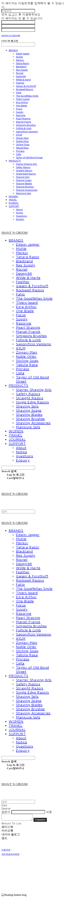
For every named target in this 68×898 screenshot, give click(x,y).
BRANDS (13, 50)
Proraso (20, 151)
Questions (21, 216)
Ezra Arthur (22, 102)
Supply (19, 112)
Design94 (21, 76)
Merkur (20, 60)
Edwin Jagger (23, 53)
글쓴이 (5, 811)
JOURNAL (14, 203)
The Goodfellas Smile (27, 95)
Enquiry (20, 219)
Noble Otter (22, 141)
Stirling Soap (22, 144)
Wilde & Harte (23, 79)
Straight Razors (24, 170)
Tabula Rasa (22, 147)
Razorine (20, 115)
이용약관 (5, 850)
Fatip (18, 92)
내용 (49, 811)
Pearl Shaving (23, 118)
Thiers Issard (23, 99)
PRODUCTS (15, 160)
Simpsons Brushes (26, 125)
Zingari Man (22, 138)
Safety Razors (23, 167)
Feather (20, 82)
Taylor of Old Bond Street (29, 157)
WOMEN (13, 196)
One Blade (21, 105)
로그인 (12, 14)
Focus (19, 108)
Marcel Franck (23, 121)
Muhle (19, 56)
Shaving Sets (23, 177)
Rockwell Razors (24, 89)
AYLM (19, 134)
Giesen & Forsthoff (26, 86)
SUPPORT (14, 206)
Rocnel (19, 73)
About (19, 209)
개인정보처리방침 (10, 854)
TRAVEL (13, 199)
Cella (18, 154)
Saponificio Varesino (27, 131)
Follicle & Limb (23, 128)
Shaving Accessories (26, 190)
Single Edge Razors (26, 173)
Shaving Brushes (25, 186)
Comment (40, 819)
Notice (19, 212)
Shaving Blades (24, 183)
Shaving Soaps (24, 180)
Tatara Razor (22, 63)
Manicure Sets (23, 193)
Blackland (21, 66)
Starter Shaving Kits (26, 164)
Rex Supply (22, 69)
